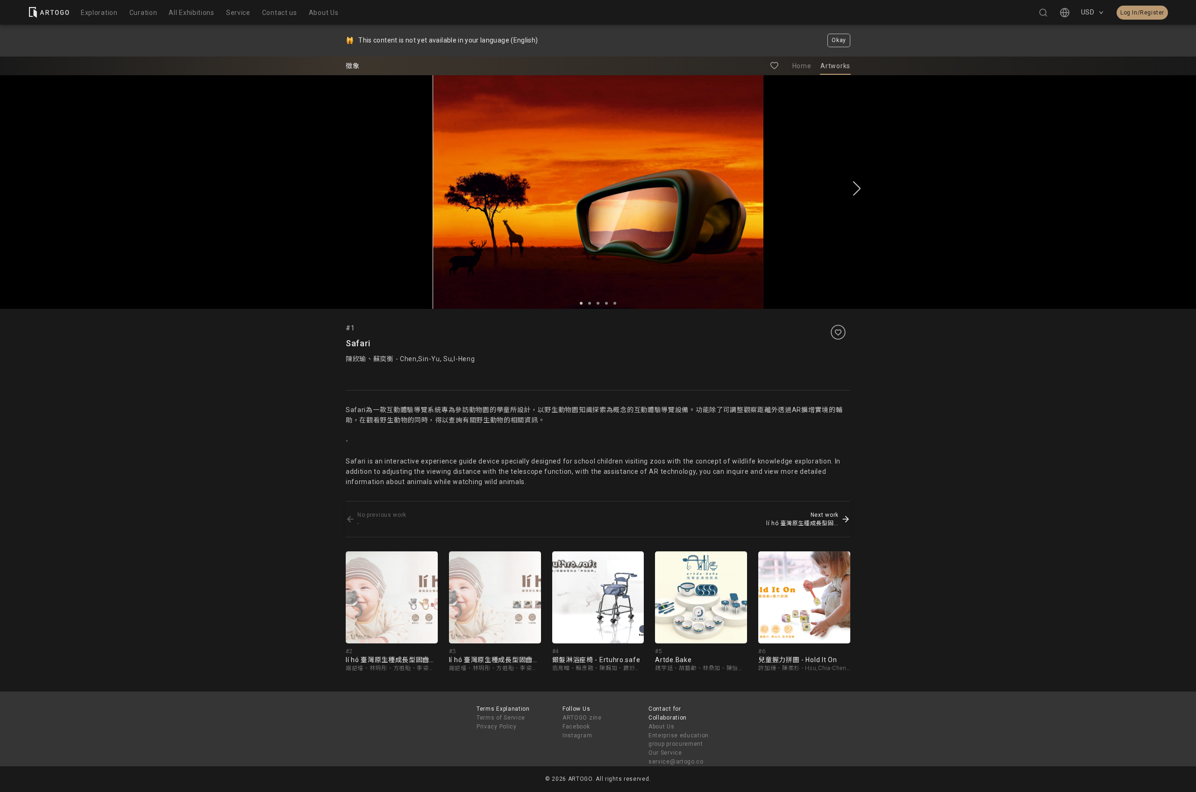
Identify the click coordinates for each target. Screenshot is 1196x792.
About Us (661, 726)
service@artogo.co (676, 761)
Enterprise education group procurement (678, 740)
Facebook (576, 726)
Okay (839, 40)
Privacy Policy (497, 726)
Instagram (577, 735)
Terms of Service (501, 717)
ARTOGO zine (582, 717)
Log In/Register (1142, 12)
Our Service (665, 752)
